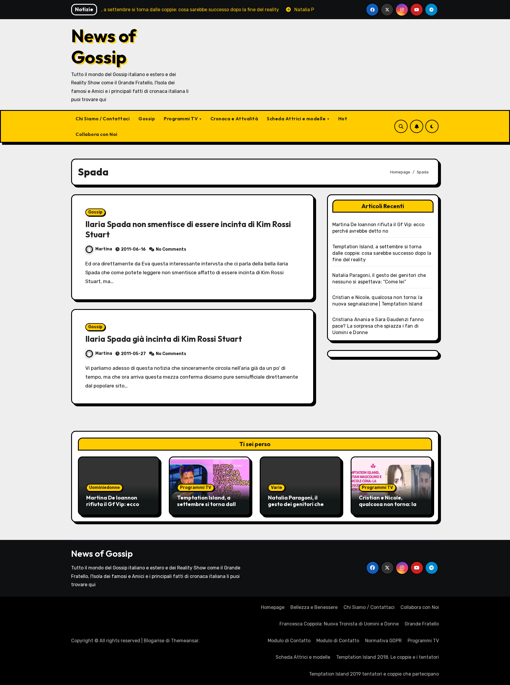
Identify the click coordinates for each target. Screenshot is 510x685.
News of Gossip (103, 46)
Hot (342, 118)
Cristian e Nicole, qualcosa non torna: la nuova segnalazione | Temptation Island (387, 507)
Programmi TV (181, 118)
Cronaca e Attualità (234, 118)
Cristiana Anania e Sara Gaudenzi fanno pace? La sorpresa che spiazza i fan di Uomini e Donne (378, 326)
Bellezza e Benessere (314, 607)
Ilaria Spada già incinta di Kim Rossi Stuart (163, 339)
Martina (103, 249)
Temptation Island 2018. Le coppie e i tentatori (387, 657)
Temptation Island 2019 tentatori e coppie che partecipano (374, 674)
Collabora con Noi (96, 134)
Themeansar (184, 640)
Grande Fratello (422, 624)
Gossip (146, 118)
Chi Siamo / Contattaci (103, 118)
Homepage (273, 607)
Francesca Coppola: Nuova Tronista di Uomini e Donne (339, 624)
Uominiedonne (104, 487)
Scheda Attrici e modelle (297, 118)
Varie (276, 487)
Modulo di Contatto (289, 640)
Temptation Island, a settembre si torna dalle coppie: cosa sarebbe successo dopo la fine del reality (381, 253)
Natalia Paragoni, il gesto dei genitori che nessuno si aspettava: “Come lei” (296, 507)
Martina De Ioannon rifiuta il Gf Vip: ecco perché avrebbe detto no (118, 504)
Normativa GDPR (383, 640)
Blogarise (154, 640)
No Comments (171, 249)
